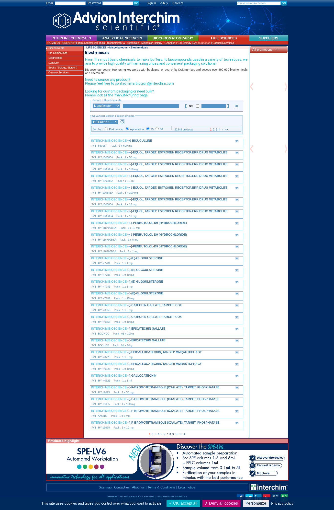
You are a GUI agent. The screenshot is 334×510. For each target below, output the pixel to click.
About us (138, 487)
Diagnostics (55, 57)
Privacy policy (282, 503)
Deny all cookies (223, 503)
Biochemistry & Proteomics (123, 42)
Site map (105, 487)
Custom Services (58, 72)
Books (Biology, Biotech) (62, 67)
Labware (53, 62)
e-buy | (166, 3)
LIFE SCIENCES (96, 47)
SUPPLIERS (268, 38)
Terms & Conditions (161, 487)
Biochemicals (56, 47)
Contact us (122, 487)
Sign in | (150, 3)
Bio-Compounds (57, 52)
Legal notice (186, 487)
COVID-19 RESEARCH (61, 42)
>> (226, 129)
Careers (177, 3)
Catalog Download (223, 42)
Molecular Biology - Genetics (158, 42)
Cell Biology (184, 42)
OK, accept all (184, 503)
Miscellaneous (201, 42)
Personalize (255, 503)
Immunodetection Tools (91, 42)
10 (176, 433)
